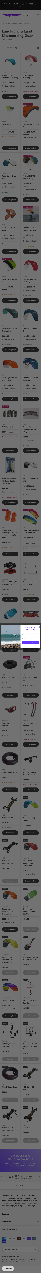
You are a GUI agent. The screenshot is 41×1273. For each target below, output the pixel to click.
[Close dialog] (38, 627)
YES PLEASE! (30, 642)
